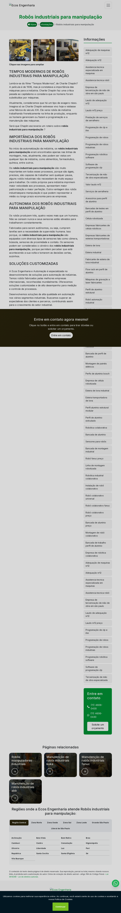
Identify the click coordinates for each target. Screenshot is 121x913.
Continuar (60, 906)
